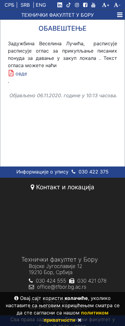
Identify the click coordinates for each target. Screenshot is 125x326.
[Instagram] (78, 5)
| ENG (39, 5)
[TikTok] (69, 5)
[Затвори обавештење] (78, 319)
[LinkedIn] (61, 5)
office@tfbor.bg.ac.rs (61, 287)
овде (21, 73)
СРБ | (11, 5)
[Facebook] (86, 5)
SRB (25, 5)
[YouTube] (95, 5)
